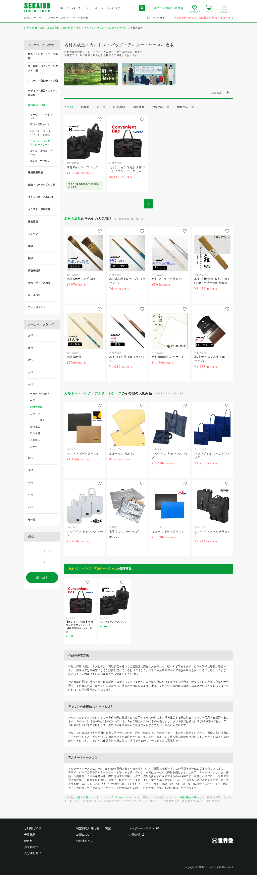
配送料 (28, 840)
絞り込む (42, 577)
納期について (85, 834)
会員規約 (30, 834)
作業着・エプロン (40, 161)
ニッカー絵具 (37, 420)
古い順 (101, 107)
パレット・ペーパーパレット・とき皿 (41, 133)
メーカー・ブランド (59, 17)
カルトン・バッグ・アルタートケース (93, 393)
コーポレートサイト (141, 828)
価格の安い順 (185, 107)
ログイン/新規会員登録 (168, 7)
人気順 (68, 107)
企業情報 (134, 834)
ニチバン (35, 413)
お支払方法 (31, 847)
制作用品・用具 (189, 797)
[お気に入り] (194, 8)
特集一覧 (83, 17)
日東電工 (35, 426)
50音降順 (139, 107)
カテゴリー (30, 17)
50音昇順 (119, 107)
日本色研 (35, 433)
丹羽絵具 (35, 440)
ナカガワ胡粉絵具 (40, 393)
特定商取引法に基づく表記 (93, 828)
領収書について (86, 840)
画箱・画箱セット (40, 124)
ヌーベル (35, 446)
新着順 (85, 107)
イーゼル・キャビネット (41, 116)
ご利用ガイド (159, 17)
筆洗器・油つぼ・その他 (41, 153)
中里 (32, 400)
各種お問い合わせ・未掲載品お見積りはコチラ (202, 17)
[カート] (209, 8)
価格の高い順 (160, 107)
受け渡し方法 (32, 853)
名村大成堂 (72, 219)
